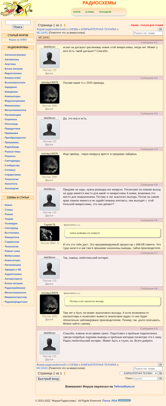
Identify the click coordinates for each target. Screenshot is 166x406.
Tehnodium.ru (124, 386)
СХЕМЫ (73, 29)
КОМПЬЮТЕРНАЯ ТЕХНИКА (98, 29)
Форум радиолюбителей (51, 29)
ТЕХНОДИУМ (105, 12)
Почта (106, 400)
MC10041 (42, 32)
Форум (76, 12)
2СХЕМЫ (89, 12)
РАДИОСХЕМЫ (99, 2)
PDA (114, 400)
